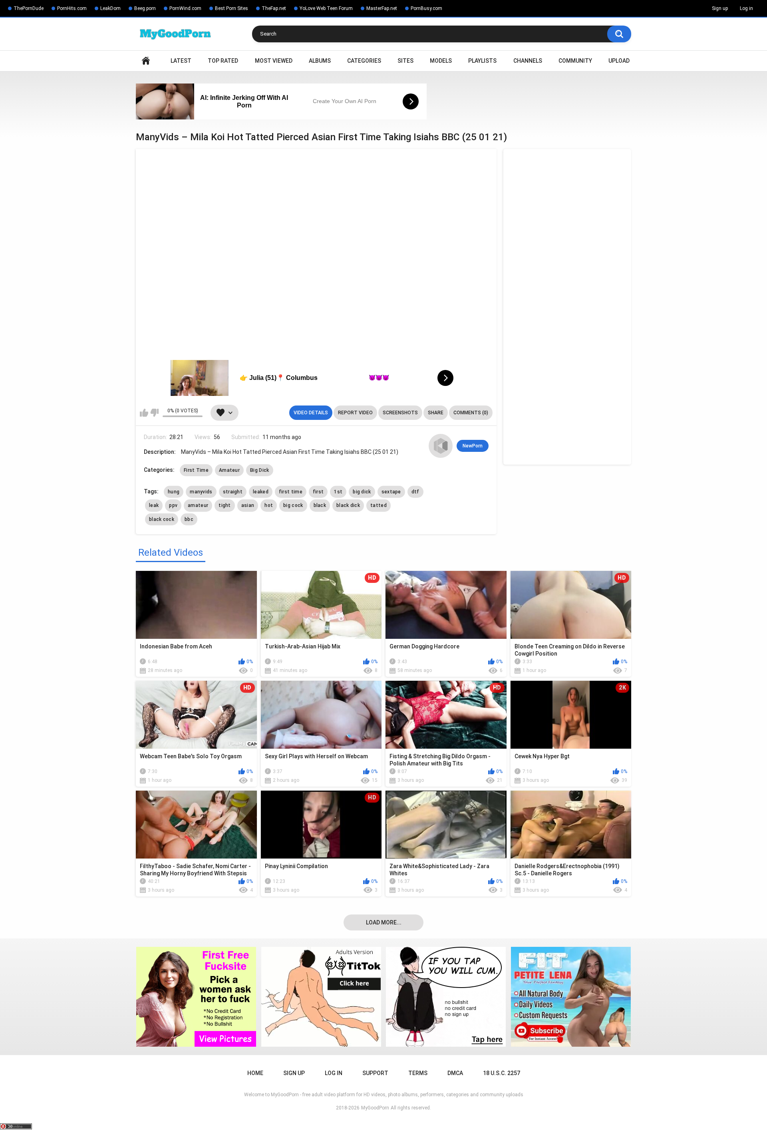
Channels (527, 61)
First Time (196, 470)
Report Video (355, 412)
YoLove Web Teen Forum (326, 8)
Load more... (383, 922)
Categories (364, 61)
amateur (198, 505)
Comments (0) (470, 412)
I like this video (144, 413)
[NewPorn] (441, 446)
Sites (405, 61)
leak (154, 505)
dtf (415, 492)
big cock (293, 505)
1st (338, 492)
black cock (161, 519)
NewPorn (473, 446)
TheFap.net (274, 8)
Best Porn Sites (231, 8)
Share (435, 412)
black (320, 505)
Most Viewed (273, 61)
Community (575, 61)
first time (290, 492)
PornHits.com (72, 8)
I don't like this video (154, 413)
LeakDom (110, 8)
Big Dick (259, 470)
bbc (189, 519)
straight (232, 492)
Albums (320, 61)
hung (173, 492)
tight (225, 505)
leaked (260, 492)
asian (247, 505)
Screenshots (400, 412)
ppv (173, 505)
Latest (181, 61)
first (318, 492)
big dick (362, 492)
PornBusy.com (426, 8)
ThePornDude (29, 8)
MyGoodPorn (375, 1108)
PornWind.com (185, 8)
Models (441, 61)
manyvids (201, 492)
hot (268, 505)
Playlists (482, 61)
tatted (378, 505)
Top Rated (223, 61)
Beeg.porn (145, 8)
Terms (417, 1073)
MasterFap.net (381, 8)
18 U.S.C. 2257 (501, 1073)
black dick (348, 505)
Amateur (229, 470)
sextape (391, 492)
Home (146, 61)
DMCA (455, 1073)
